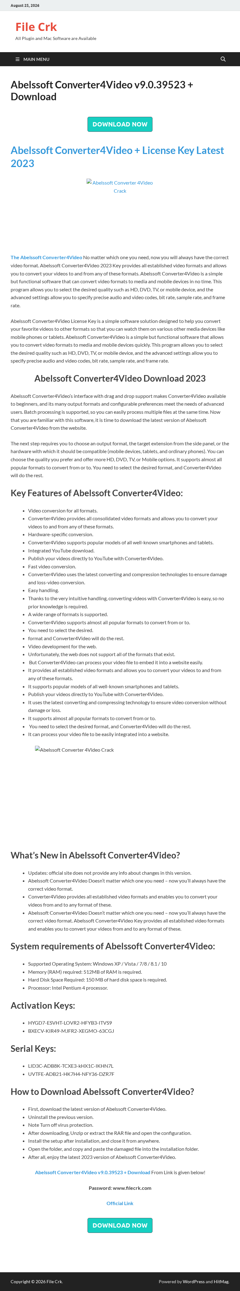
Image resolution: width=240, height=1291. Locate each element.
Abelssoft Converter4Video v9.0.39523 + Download (92, 1172)
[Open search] (223, 59)
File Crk (36, 26)
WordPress (194, 1281)
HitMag (221, 1281)
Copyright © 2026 (29, 1281)
